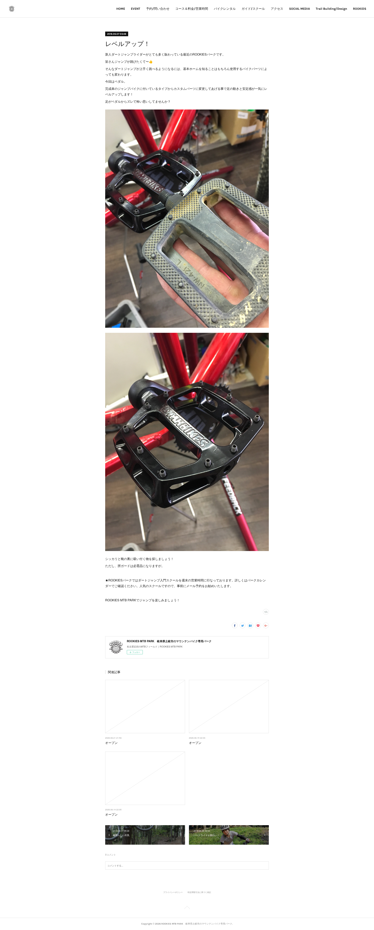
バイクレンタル (225, 9)
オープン (111, 742)
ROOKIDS (359, 9)
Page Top (187, 908)
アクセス (277, 9)
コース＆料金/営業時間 (191, 9)
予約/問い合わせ (157, 9)
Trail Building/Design (331, 9)
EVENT (135, 9)
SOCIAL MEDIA (299, 9)
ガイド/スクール (253, 9)
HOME (120, 9)
